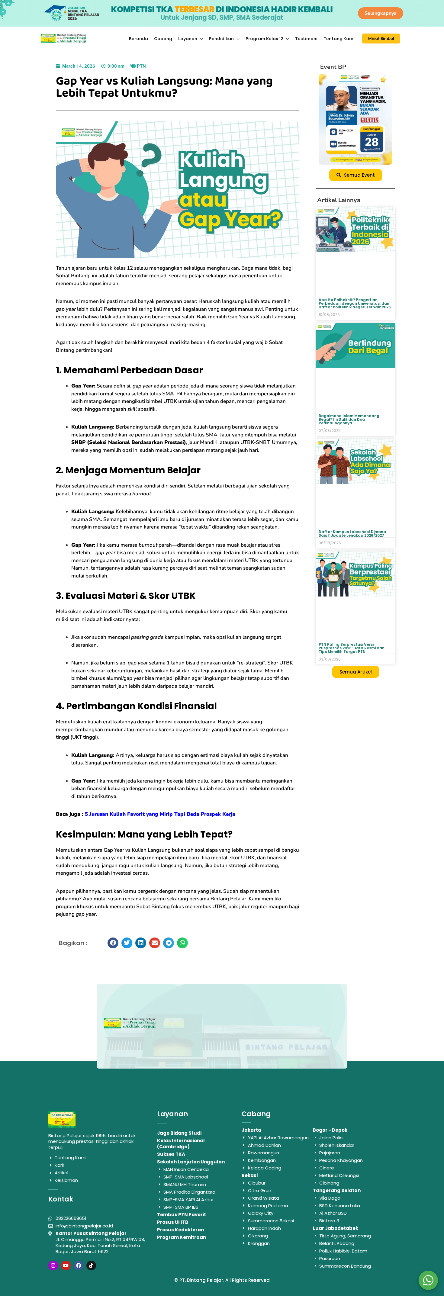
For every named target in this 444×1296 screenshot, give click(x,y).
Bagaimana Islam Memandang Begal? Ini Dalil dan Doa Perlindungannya (349, 419)
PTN (141, 66)
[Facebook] (78, 1265)
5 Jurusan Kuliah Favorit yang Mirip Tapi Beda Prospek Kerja (160, 814)
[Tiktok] (91, 1265)
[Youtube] (66, 1265)
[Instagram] (53, 1265)
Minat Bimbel (381, 38)
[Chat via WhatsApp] (428, 1280)
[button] (113, 942)
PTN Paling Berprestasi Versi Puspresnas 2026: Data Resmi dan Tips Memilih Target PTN (351, 648)
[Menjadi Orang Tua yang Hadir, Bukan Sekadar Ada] (355, 119)
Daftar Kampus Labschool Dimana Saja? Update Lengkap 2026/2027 (352, 533)
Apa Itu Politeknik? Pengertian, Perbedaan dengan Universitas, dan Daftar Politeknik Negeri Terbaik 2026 (355, 303)
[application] (200, 38)
